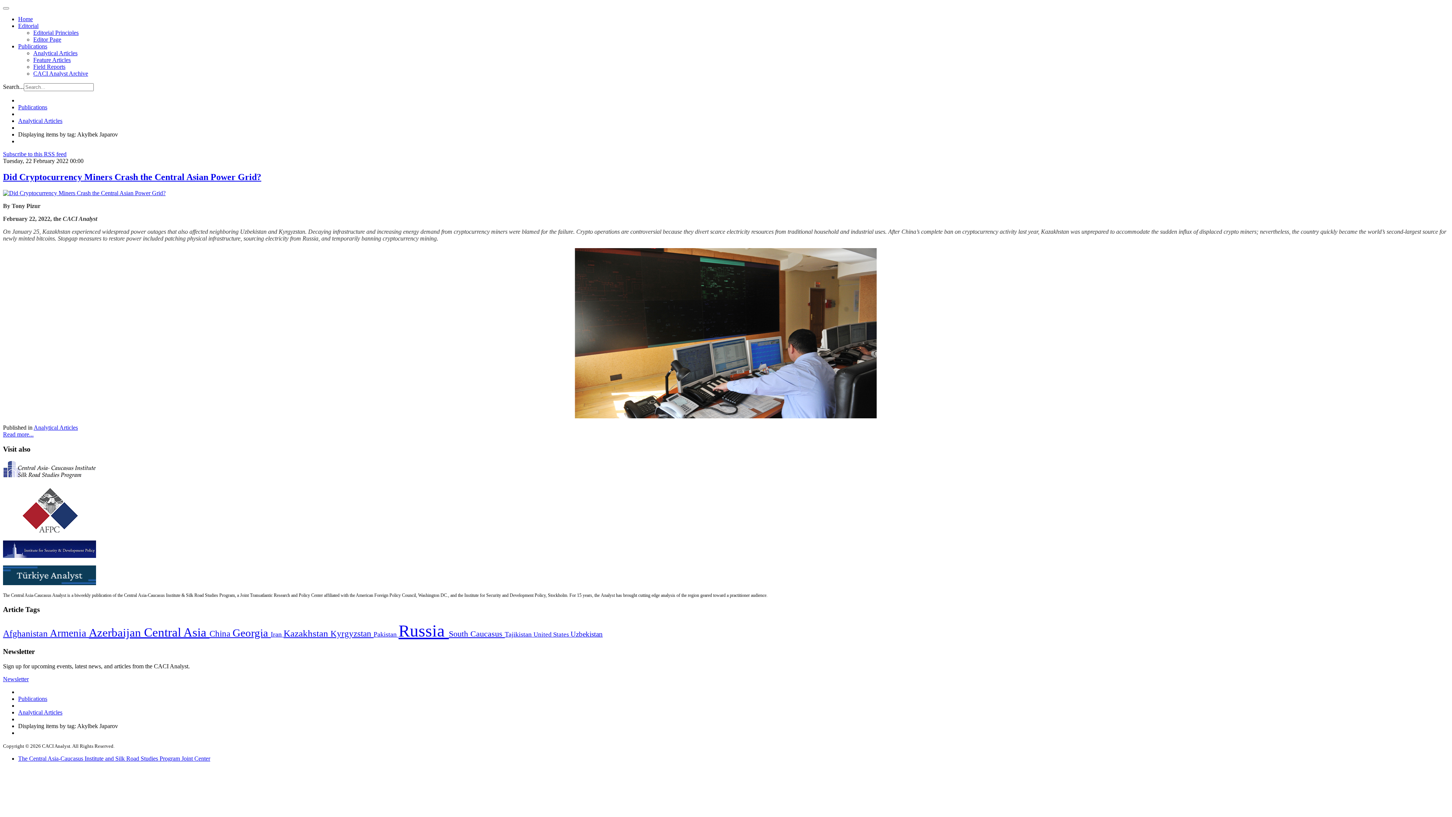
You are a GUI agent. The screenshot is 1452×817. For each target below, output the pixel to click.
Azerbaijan (116, 632)
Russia (424, 630)
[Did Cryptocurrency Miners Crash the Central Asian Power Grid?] (84, 193)
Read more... (18, 434)
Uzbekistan (587, 634)
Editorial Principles (56, 33)
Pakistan (386, 634)
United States (552, 634)
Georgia (252, 633)
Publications (32, 46)
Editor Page (47, 39)
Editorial (28, 26)
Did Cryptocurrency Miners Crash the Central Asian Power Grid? (132, 177)
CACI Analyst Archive (60, 73)
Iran (277, 634)
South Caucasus (477, 633)
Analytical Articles (55, 53)
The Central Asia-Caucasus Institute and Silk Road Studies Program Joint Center (114, 758)
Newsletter (16, 679)
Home (25, 19)
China (221, 633)
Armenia (69, 633)
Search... (13, 87)
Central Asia (176, 632)
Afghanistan (26, 633)
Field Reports (49, 67)
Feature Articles (52, 60)
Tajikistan (519, 634)
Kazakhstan (307, 633)
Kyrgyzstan (352, 633)
